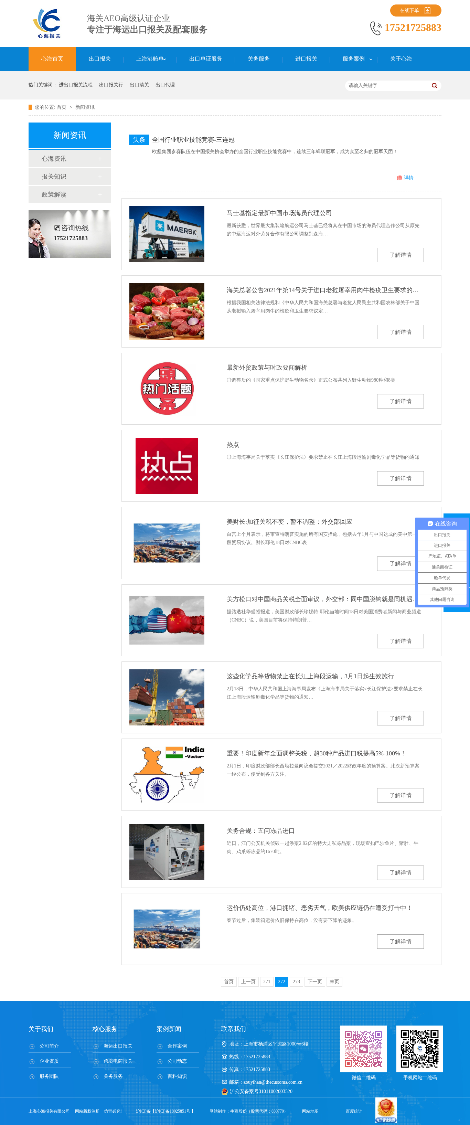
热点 (233, 444)
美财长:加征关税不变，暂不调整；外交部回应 (289, 521)
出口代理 (165, 84)
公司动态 (177, 1061)
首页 (62, 107)
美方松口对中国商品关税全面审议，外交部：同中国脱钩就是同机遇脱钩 (325, 599)
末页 (334, 981)
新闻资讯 (85, 107)
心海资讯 (54, 158)
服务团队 (49, 1076)
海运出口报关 (118, 1046)
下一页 (315, 981)
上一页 (248, 981)
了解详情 (400, 255)
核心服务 (105, 1029)
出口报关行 (111, 84)
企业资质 (49, 1061)
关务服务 (113, 1076)
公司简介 (49, 1046)
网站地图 (310, 1111)
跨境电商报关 (118, 1061)
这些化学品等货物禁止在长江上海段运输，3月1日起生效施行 (310, 676)
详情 (409, 177)
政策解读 (54, 194)
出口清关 (139, 84)
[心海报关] (47, 37)
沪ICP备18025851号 (172, 1111)
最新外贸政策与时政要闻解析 (267, 367)
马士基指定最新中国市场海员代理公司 (279, 213)
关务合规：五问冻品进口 (261, 830)
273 (296, 981)
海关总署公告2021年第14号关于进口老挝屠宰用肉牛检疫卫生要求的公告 (325, 290)
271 (266, 981)
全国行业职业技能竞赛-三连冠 (193, 139)
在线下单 (409, 10)
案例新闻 (169, 1029)
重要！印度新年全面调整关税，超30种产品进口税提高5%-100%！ (316, 753)
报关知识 (54, 176)
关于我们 (41, 1029)
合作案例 (177, 1046)
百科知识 (177, 1076)
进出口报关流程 (76, 84)
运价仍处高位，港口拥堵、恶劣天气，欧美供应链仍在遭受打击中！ (320, 907)
